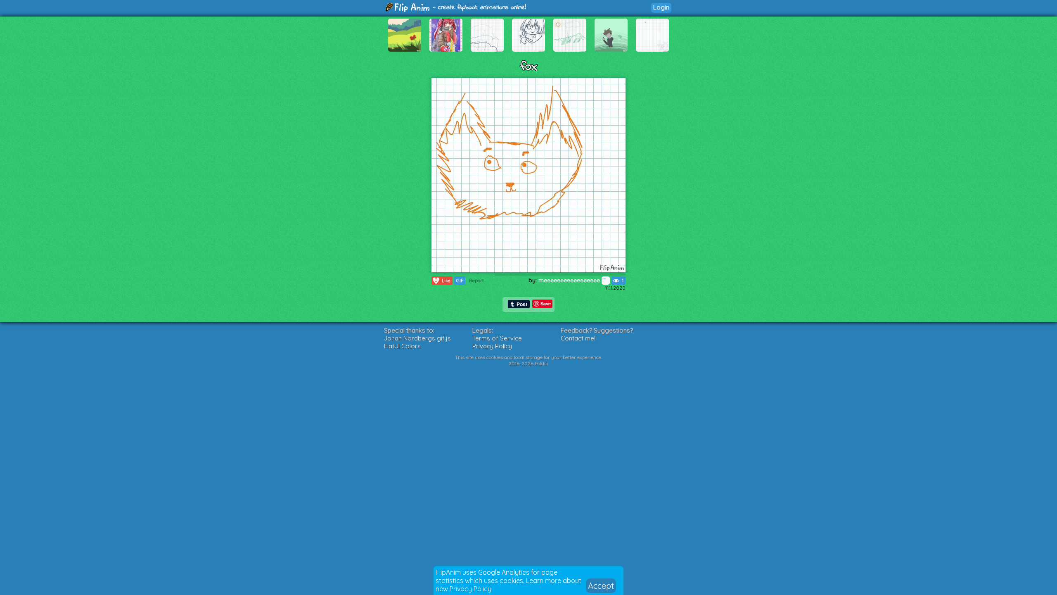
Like (442, 280)
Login (661, 7)
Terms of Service (497, 338)
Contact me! (578, 338)
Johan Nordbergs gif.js (417, 338)
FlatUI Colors (402, 346)
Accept (601, 586)
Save (545, 303)
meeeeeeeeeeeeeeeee (570, 280)
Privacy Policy (470, 589)
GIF (459, 280)
